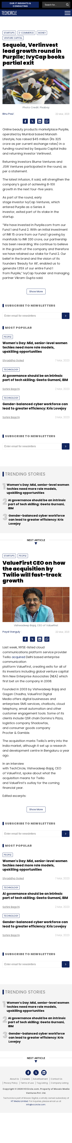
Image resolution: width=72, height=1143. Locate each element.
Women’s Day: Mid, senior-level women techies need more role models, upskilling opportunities (35, 347)
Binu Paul (8, 113)
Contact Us (56, 1079)
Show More (36, 291)
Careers (26, 1079)
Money (42, 32)
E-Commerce (26, 32)
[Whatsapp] (46, 121)
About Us (14, 1079)
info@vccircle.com (35, 1104)
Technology (11, 369)
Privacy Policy (11, 1083)
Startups (9, 32)
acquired (18, 657)
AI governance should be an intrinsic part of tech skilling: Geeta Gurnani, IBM (35, 377)
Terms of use (27, 1083)
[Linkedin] (39, 121)
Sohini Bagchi (11, 389)
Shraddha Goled (13, 360)
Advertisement (40, 1079)
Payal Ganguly (11, 631)
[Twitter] (32, 121)
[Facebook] (25, 121)
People (8, 336)
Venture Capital (13, 38)
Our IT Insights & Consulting (20, 5)
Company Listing (59, 1083)
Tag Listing (42, 1083)
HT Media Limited (19, 1101)
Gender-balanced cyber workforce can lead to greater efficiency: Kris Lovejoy (35, 406)
